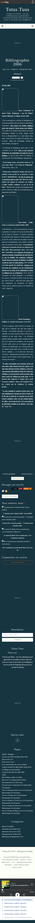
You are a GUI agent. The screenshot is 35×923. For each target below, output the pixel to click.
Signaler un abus (6, 862)
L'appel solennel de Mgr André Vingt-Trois (16, 767)
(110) (11, 832)
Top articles (22, 859)
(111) (11, 829)
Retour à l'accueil (17, 478)
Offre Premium (8, 865)
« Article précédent (8, 474)
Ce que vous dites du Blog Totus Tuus (15, 757)
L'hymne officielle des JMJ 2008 (13, 772)
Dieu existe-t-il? (7, 759)
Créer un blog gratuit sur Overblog (10, 859)
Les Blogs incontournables (11, 770)
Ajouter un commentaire (17, 562)
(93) (11, 834)
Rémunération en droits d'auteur (24, 862)
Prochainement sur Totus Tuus (12, 782)
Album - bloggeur (8, 754)
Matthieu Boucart (21, 665)
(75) (12, 837)
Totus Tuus (17, 9)
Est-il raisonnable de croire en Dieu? (14, 764)
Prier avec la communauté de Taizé (14, 780)
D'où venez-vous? (8, 762)
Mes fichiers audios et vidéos (12, 777)
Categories (14, 69)
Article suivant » (27, 474)
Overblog (29, 851)
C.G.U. (13, 862)
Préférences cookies (17, 867)
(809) (8, 826)
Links (4, 775)
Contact (29, 859)
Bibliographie (17, 74)
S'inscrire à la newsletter (10, 496)
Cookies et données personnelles (21, 865)
